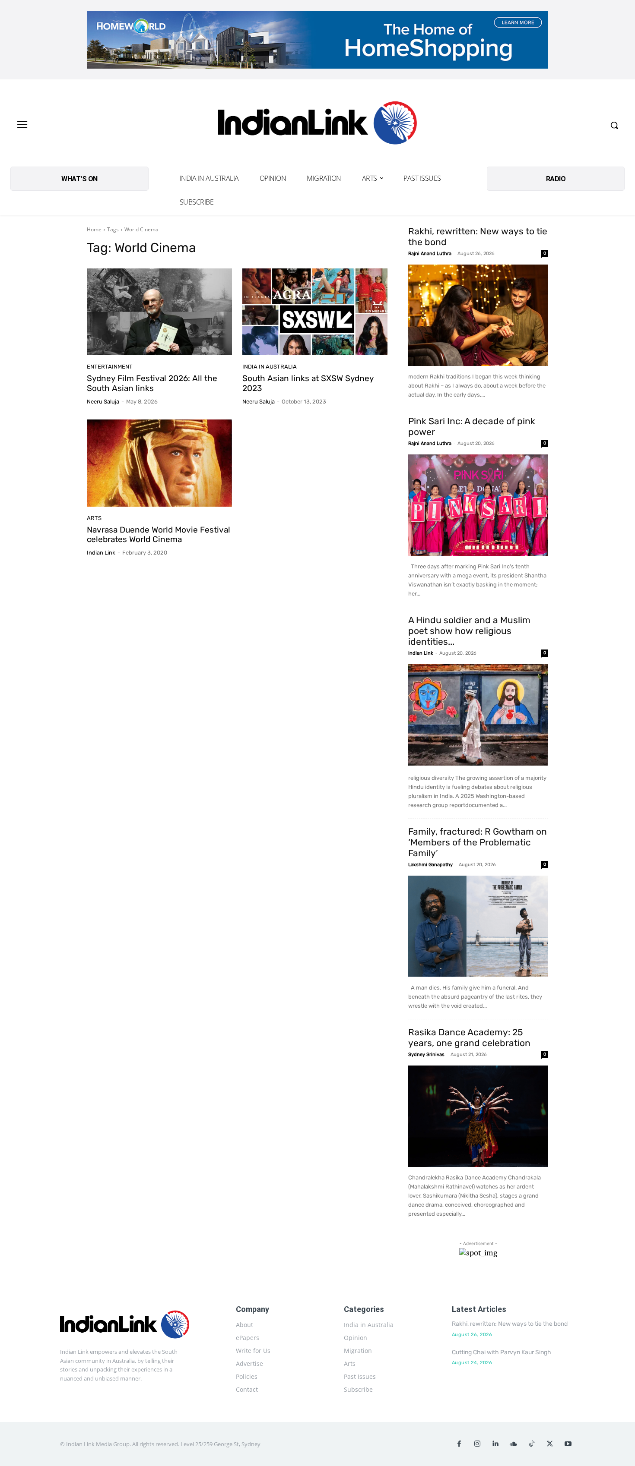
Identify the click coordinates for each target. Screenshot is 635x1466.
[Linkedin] (495, 1444)
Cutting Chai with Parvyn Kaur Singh (501, 1352)
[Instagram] (477, 1444)
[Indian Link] (317, 125)
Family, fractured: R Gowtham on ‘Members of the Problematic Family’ (477, 842)
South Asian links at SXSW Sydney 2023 (308, 383)
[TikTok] (532, 1444)
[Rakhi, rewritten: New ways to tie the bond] (478, 315)
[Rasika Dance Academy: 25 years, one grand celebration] (478, 1116)
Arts (94, 518)
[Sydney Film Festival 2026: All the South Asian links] (159, 312)
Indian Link (101, 552)
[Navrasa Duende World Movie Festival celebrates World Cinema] (159, 463)
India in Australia (269, 366)
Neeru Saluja (103, 401)
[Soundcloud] (514, 1444)
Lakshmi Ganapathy (430, 864)
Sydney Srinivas (426, 1054)
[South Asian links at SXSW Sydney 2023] (314, 312)
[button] (614, 125)
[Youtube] (568, 1444)
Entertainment (110, 366)
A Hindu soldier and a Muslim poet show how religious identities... (469, 631)
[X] (550, 1444)
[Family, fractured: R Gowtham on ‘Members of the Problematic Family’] (478, 926)
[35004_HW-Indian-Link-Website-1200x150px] (317, 40)
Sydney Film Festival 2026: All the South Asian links (152, 383)
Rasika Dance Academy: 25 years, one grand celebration (469, 1037)
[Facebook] (459, 1444)
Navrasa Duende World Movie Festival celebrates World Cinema (158, 535)
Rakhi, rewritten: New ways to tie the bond (510, 1323)
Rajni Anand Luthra (429, 253)
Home (94, 229)
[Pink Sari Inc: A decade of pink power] (478, 505)
